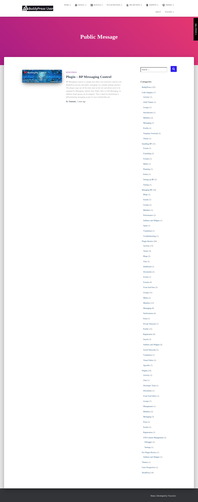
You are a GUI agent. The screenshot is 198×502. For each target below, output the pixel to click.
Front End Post (149, 287)
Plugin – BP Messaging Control (88, 77)
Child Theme (148, 102)
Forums (146, 159)
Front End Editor (149, 396)
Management (148, 406)
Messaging (147, 123)
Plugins (168, 12)
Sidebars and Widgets (151, 221)
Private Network (149, 324)
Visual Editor (148, 360)
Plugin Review (147, 241)
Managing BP (147, 190)
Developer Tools (149, 386)
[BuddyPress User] (37, 8)
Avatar (145, 251)
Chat (145, 262)
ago (81, 102)
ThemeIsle (172, 496)
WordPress (146, 473)
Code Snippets (147, 93)
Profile (145, 128)
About (158, 12)
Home (66, 5)
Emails (145, 200)
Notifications (148, 313)
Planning (146, 169)
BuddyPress (71, 72)
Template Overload (150, 133)
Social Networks (149, 350)
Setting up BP (148, 180)
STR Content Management (153, 438)
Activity (146, 97)
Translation (147, 231)
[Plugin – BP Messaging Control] (42, 76)
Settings (148, 447)
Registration (147, 334)
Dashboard (147, 267)
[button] (70, 5)
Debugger (148, 442)
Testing (146, 185)
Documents (147, 272)
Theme (145, 139)
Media (145, 164)
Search (145, 339)
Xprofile (146, 365)
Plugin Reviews (114, 5)
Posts (145, 319)
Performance (148, 215)
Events (145, 148)
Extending (147, 154)
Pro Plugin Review (149, 452)
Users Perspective (148, 467)
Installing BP (147, 144)
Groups (146, 107)
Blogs (145, 195)
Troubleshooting (149, 236)
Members (146, 118)
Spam (145, 226)
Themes (145, 462)
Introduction (148, 113)
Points (145, 174)
